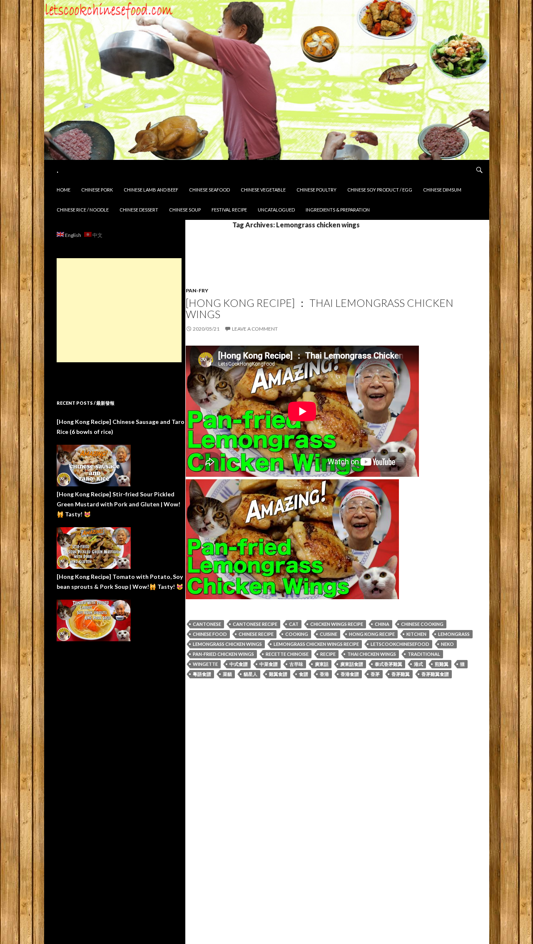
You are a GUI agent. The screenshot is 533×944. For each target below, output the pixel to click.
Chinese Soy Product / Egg (379, 189)
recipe (328, 654)
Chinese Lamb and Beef (151, 189)
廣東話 (322, 664)
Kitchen (416, 634)
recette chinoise (287, 654)
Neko (447, 644)
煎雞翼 (441, 664)
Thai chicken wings (371, 654)
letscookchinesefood (400, 644)
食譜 (303, 674)
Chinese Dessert (139, 209)
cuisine (328, 634)
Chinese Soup (185, 209)
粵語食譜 (202, 674)
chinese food (210, 634)
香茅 (375, 674)
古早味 (296, 664)
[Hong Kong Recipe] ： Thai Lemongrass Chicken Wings (319, 308)
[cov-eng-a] (292, 538)
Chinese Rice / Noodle (83, 209)
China (382, 624)
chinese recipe (256, 634)
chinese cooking (422, 624)
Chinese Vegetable (263, 189)
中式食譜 (238, 664)
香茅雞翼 (400, 674)
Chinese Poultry (316, 189)
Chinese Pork (97, 189)
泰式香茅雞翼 (388, 664)
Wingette (205, 664)
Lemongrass (454, 634)
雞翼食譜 (278, 674)
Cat (294, 624)
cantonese (207, 624)
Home (63, 189)
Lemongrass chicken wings (227, 644)
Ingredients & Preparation (338, 209)
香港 (324, 674)
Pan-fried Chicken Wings (223, 654)
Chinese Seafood (209, 189)
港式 (418, 664)
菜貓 (227, 674)
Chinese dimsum (442, 189)
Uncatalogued (276, 209)
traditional (424, 654)
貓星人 (250, 674)
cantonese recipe (255, 624)
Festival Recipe (229, 209)
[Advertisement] (119, 310)
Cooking (296, 634)
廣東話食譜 (351, 664)
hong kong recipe (372, 634)
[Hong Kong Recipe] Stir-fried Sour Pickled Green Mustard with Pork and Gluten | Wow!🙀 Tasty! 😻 (118, 504)
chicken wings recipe (336, 624)
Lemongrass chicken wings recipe (316, 644)
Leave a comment (255, 329)
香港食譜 (350, 674)
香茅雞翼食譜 (435, 674)
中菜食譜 (268, 664)
